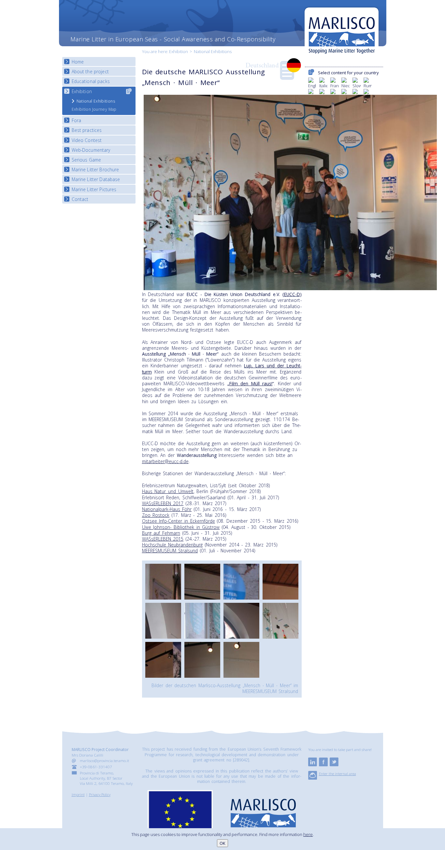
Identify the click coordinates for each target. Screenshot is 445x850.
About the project (90, 71)
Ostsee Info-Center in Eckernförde (178, 521)
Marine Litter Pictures (94, 189)
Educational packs (91, 81)
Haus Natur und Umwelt (168, 491)
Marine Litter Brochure (95, 169)
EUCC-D (292, 294)
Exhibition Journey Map (94, 109)
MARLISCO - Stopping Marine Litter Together (341, 31)
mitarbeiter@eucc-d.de (165, 461)
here (308, 834)
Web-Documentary (91, 150)
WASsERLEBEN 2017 (163, 503)
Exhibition (178, 51)
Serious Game (86, 160)
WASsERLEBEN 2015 (163, 539)
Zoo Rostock (156, 515)
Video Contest (87, 140)
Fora (76, 120)
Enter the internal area (337, 773)
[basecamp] (312, 778)
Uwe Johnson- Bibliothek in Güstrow (181, 527)
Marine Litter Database (96, 179)
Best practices (87, 130)
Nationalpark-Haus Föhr (167, 509)
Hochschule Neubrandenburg (172, 545)
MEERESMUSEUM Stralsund (170, 550)
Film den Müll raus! (251, 383)
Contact (80, 199)
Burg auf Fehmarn (161, 533)
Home (78, 62)
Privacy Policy (99, 794)
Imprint (78, 794)
